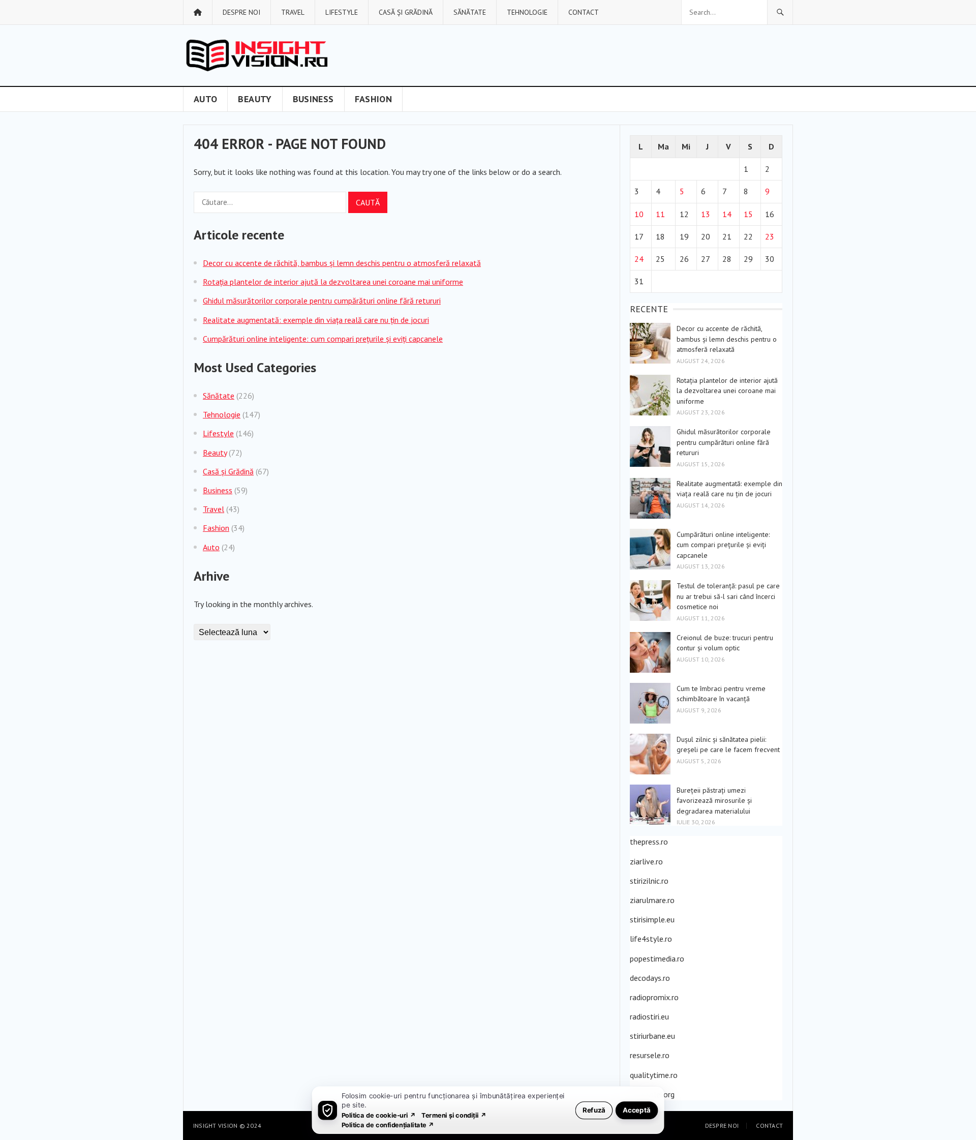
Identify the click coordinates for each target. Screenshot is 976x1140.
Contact (583, 12)
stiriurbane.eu (652, 1036)
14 (726, 214)
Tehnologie (527, 12)
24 (639, 259)
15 (748, 214)
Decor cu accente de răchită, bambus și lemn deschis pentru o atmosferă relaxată (342, 263)
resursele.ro (649, 1055)
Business (313, 99)
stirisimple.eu (652, 919)
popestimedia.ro (657, 958)
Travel (292, 12)
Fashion (373, 99)
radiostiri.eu (649, 1016)
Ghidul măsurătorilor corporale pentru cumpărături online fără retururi (322, 300)
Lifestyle (341, 12)
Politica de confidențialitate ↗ (388, 1124)
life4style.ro (651, 939)
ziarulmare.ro (652, 900)
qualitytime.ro (654, 1075)
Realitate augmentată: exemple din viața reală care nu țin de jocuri (316, 320)
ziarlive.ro (646, 861)
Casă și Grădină (406, 12)
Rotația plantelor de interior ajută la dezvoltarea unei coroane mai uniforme (333, 282)
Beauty (254, 99)
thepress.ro (649, 841)
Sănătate (469, 12)
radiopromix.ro (654, 997)
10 (639, 214)
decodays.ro (650, 978)
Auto (205, 99)
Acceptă (637, 1109)
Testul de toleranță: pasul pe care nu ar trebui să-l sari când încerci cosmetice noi (728, 596)
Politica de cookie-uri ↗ (379, 1115)
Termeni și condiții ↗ (453, 1115)
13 (705, 214)
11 (660, 214)
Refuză (594, 1109)
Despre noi (241, 12)
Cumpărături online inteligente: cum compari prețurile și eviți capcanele (323, 339)
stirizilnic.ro (649, 881)
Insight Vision (215, 1125)
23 (769, 236)
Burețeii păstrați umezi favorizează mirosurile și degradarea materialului (714, 801)
